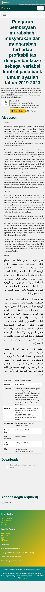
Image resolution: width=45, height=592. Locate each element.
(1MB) (21, 111)
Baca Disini (18, 111)
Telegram (6, 540)
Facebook (6, 533)
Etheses (5, 8)
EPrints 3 (18, 576)
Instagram (6, 538)
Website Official (6, 518)
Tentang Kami (6, 520)
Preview (33, 111)
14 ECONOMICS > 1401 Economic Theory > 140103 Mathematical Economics (27, 411)
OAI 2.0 (33, 576)
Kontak (3, 525)
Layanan (4, 523)
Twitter (5, 536)
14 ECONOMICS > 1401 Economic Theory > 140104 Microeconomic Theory (27, 417)
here (24, 578)
